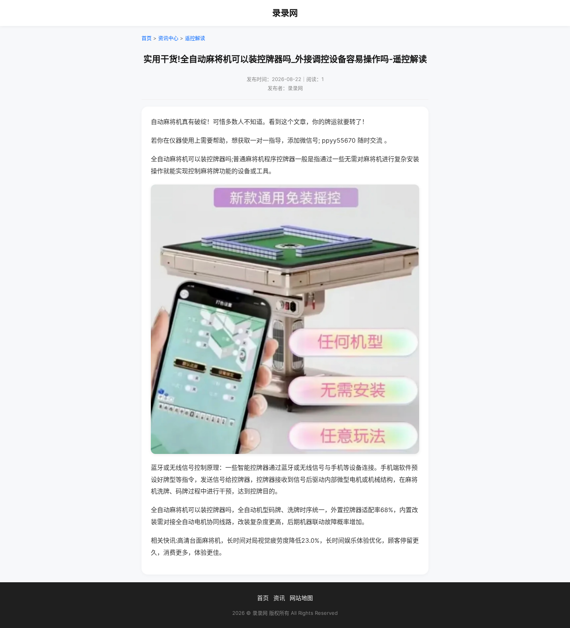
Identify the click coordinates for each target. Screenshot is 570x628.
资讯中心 (168, 38)
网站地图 (301, 598)
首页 (147, 38)
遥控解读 (195, 38)
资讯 (279, 598)
